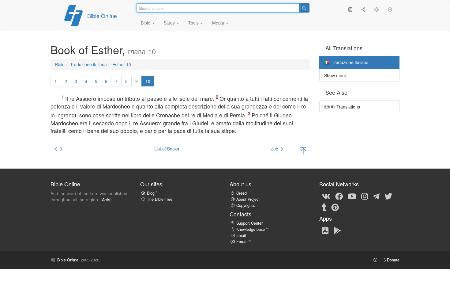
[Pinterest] (335, 206)
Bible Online (102, 15)
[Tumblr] (324, 206)
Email (241, 235)
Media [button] (218, 23)
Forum (243, 241)
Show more (335, 75)
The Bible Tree (159, 199)
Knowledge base (252, 229)
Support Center (249, 223)
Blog (152, 193)
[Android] (337, 230)
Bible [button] (146, 23)
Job (275, 149)
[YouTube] (352, 195)
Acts (106, 199)
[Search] (304, 8)
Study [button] (170, 23)
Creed (241, 193)
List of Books (166, 149)
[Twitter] (388, 195)
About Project (248, 199)
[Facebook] (339, 195)
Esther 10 (121, 64)
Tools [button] (194, 23)
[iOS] (325, 230)
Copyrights (245, 205)
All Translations (344, 107)
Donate (392, 260)
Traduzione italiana (88, 64)
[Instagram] (364, 195)
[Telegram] (376, 195)
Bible (60, 64)
